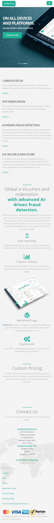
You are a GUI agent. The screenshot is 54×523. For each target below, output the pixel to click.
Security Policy (8, 498)
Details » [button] (5, 93)
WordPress (7, 325)
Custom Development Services (15, 503)
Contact (5, 473)
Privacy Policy (8, 493)
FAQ (4, 478)
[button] (50, 34)
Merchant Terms (9, 488)
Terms (4, 483)
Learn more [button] (12, 35)
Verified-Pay (9, 3)
